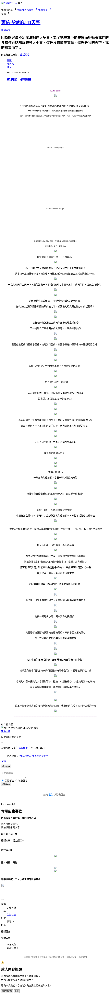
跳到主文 (5, 30)
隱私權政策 (71, 957)
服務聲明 (83, 957)
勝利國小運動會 (19, 79)
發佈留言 (6, 784)
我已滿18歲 (7, 991)
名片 (9, 67)
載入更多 (6, 766)
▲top (3, 761)
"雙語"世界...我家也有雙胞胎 (33, 756)
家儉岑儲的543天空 (20, 22)
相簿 (9, 60)
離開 (16, 991)
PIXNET (34, 957)
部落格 (10, 64)
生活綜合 (24, 54)
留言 (28, 748)
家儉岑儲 (5, 731)
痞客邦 (21, 748)
